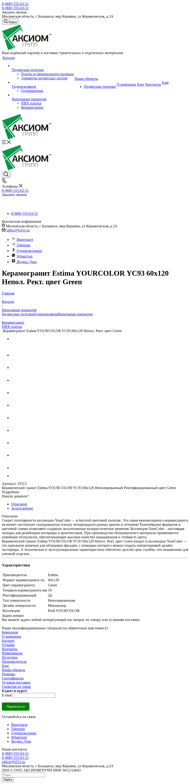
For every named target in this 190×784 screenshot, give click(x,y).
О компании (11, 636)
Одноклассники (29, 251)
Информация (12, 653)
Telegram (23, 245)
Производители (14, 661)
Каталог (8, 641)
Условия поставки (16, 682)
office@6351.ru (18, 230)
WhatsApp (24, 256)
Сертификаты (13, 678)
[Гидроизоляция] (43, 82)
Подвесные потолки (18, 314)
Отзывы (8, 645)
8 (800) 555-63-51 (15, 4)
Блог (5, 666)
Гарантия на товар (16, 687)
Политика (10, 657)
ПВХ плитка (12, 327)
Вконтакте (25, 240)
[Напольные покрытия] (43, 95)
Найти (8, 779)
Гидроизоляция (46, 314)
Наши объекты (13, 670)
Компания (10, 632)
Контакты (9, 649)
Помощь (8, 674)
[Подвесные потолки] (43, 66)
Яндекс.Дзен (27, 262)
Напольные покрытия (75, 314)
